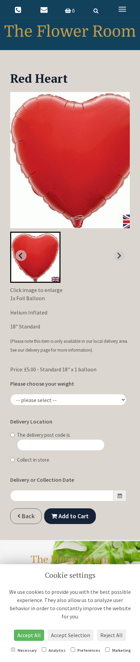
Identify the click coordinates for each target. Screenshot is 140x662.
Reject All (111, 635)
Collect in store (33, 460)
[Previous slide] (21, 255)
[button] (35, 257)
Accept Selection (70, 635)
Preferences (88, 650)
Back (27, 516)
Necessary (27, 650)
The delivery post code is (43, 435)
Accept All (29, 635)
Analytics (57, 650)
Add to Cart (73, 516)
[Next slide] (118, 255)
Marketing (121, 650)
